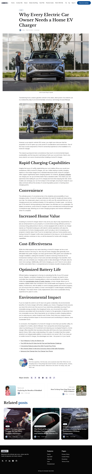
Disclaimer (64, 459)
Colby (23, 30)
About (25, 3)
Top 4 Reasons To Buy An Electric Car (32, 340)
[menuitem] (12, 2)
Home (12, 3)
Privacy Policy (65, 454)
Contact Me (19, 3)
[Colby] (20, 30)
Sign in (73, 3)
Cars (48, 461)
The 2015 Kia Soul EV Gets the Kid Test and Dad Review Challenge (41, 343)
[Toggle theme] (69, 3)
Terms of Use (65, 461)
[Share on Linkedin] (46, 377)
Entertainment (51, 464)
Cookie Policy (65, 456)
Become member (84, 3)
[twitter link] (2, 460)
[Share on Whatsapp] (43, 377)
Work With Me (59, 3)
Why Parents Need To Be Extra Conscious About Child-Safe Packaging (42, 348)
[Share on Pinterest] (39, 377)
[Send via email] (50, 377)
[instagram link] (13, 460)
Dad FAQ (42, 3)
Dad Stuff (49, 456)
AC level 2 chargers (65, 174)
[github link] (16, 460)
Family (49, 454)
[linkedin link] (9, 460)
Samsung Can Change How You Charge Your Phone (37, 351)
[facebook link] (6, 460)
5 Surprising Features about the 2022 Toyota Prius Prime (38, 346)
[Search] (66, 3)
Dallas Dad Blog (33, 3)
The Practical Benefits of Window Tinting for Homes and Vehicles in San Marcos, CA (46, 431)
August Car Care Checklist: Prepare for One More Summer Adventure (15, 431)
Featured (49, 459)
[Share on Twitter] (31, 377)
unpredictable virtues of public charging (38, 281)
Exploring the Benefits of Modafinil (30, 390)
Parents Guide (50, 3)
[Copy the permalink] (54, 377)
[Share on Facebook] (35, 377)
